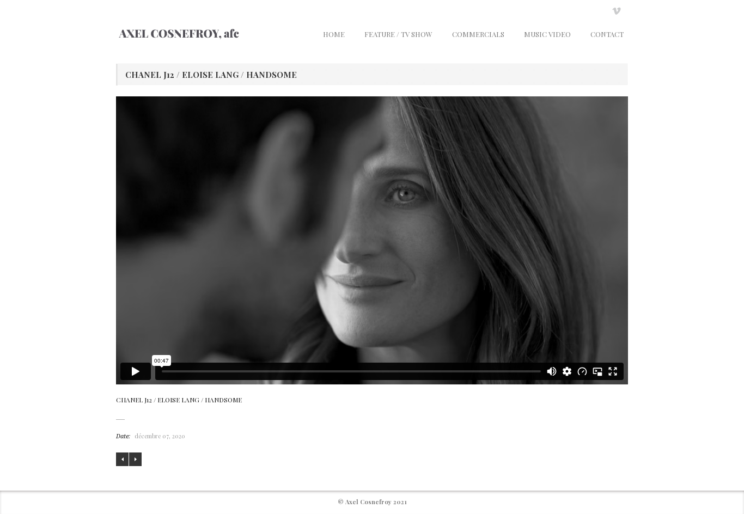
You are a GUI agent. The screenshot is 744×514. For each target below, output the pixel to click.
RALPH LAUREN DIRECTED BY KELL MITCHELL (135, 459)
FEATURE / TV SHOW (398, 34)
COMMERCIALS (478, 34)
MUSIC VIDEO (547, 34)
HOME (334, 34)
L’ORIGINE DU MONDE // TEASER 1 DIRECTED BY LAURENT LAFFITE (122, 459)
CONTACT (607, 34)
